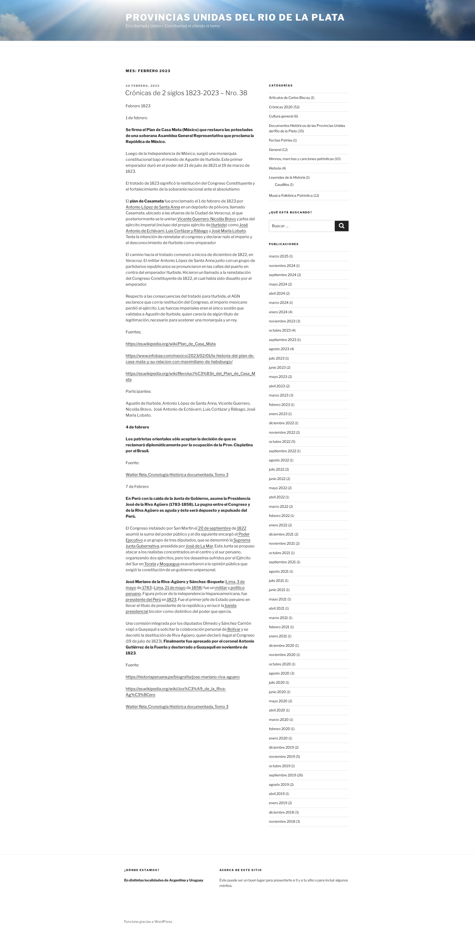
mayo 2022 (278, 488)
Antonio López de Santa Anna (153, 207)
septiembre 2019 (282, 775)
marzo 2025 (278, 256)
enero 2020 (278, 738)
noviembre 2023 (282, 321)
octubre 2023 (280, 330)
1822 (241, 528)
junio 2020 (277, 692)
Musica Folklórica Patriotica (291, 195)
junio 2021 (277, 590)
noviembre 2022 (282, 432)
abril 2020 (277, 710)
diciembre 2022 (281, 423)
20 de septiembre (214, 528)
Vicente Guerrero (193, 219)
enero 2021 (278, 636)
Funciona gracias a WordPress (148, 921)
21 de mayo (175, 587)
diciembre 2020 (281, 645)
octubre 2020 (280, 664)
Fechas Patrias (280, 140)
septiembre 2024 (282, 275)
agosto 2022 (279, 460)
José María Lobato (228, 230)
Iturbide (218, 225)
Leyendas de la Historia (287, 177)
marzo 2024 (278, 302)
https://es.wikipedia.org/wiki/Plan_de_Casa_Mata (171, 343)
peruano (133, 593)
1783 (147, 587)
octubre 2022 (279, 441)
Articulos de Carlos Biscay (289, 97)
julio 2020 (277, 682)
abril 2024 (277, 293)
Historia (275, 168)
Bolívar (233, 629)
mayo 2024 (278, 284)
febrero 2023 (279, 404)
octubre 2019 (279, 766)
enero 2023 (278, 414)
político (237, 587)
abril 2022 (277, 497)
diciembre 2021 (281, 534)
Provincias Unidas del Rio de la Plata (235, 17)
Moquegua (169, 564)
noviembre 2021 (282, 543)
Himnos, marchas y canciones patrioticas (301, 159)
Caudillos (282, 184)
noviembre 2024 (282, 265)
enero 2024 (278, 312)
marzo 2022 (278, 506)
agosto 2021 (279, 571)
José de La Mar (199, 546)
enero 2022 (278, 525)
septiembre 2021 (282, 562)
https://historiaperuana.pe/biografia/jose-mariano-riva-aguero (183, 677)
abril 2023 (277, 386)
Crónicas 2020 (281, 107)
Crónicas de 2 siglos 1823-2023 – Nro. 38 (186, 93)
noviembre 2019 (282, 756)
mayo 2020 (278, 701)
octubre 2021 (279, 553)
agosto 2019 (279, 784)
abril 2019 (277, 794)
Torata (149, 564)
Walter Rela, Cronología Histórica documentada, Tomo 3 (177, 474)
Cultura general (281, 116)
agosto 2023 (279, 349)
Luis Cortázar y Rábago (186, 230)
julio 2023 (277, 358)
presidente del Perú (143, 599)
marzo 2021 (278, 618)
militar (220, 587)
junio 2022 (277, 479)
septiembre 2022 (282, 451)
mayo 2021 (278, 599)
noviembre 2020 (282, 654)
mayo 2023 (278, 376)
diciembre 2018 (281, 812)
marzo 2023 (278, 395)
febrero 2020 (279, 729)
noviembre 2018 (282, 821)
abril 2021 (277, 608)
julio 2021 (276, 580)
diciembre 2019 (281, 747)
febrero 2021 (279, 627)
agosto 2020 (279, 673)
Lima (230, 581)
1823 (171, 599)
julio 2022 (276, 469)
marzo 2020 (279, 719)
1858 (196, 587)
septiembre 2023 (282, 340)
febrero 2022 (279, 515)
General (275, 149)
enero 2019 (278, 803)
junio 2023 (277, 367)
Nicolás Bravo (223, 219)
